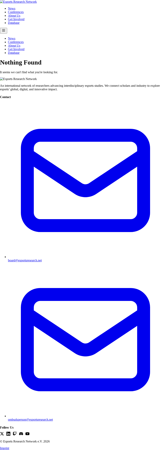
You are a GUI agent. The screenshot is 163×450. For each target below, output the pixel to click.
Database (13, 22)
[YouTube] (27, 434)
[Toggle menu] (3, 31)
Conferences (16, 12)
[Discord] (21, 434)
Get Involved (16, 19)
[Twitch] (15, 434)
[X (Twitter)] (2, 434)
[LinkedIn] (8, 434)
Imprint (4, 448)
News (11, 8)
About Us (14, 15)
